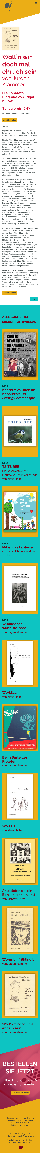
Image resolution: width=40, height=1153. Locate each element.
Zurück (34, 299)
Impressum (14, 1142)
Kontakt (29, 1140)
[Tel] (21, 1147)
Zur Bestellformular (20, 1093)
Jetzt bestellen (9, 120)
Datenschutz (25, 1142)
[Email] (18, 1147)
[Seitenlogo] (8, 7)
